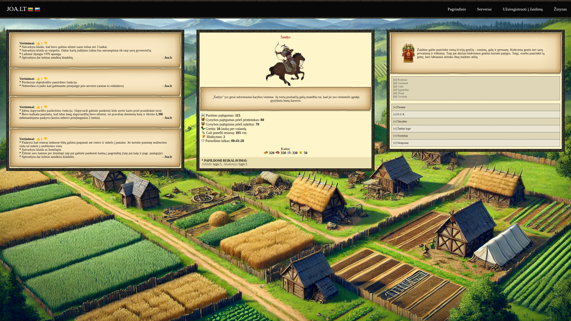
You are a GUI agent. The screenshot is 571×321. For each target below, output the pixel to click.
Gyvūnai (402, 96)
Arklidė (207, 164)
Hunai (401, 93)
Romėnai (402, 79)
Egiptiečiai (403, 89)
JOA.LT (17, 8)
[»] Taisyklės (400, 121)
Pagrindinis (457, 9)
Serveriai (484, 9)
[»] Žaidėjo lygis (402, 128)
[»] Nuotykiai (400, 135)
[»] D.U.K (399, 114)
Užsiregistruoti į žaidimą (523, 9)
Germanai (403, 83)
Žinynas (560, 9)
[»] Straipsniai (400, 142)
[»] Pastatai (399, 107)
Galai (400, 86)
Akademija (230, 164)
